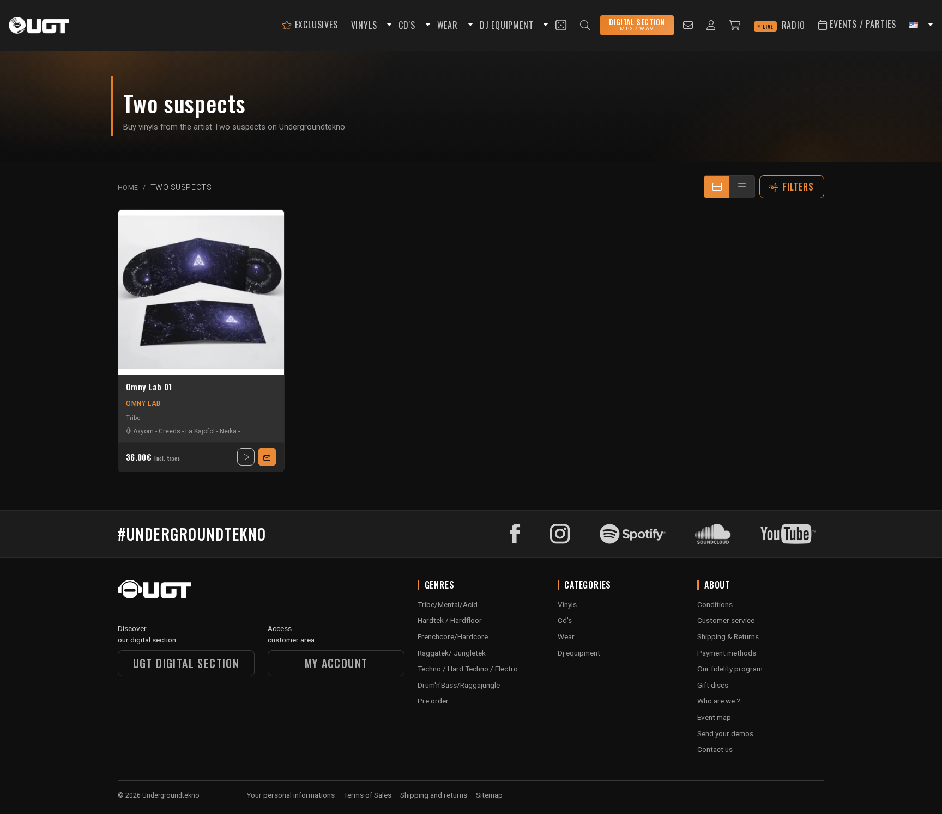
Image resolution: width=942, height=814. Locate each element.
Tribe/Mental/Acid (448, 604)
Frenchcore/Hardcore (453, 636)
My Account (336, 663)
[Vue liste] (741, 187)
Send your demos (725, 733)
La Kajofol (200, 431)
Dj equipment (579, 652)
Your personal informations (290, 795)
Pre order (433, 700)
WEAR (447, 25)
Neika (228, 431)
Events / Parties (861, 23)
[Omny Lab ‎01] (201, 292)
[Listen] (246, 457)
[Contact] (688, 25)
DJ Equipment (507, 25)
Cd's (565, 620)
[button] (387, 25)
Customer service (725, 620)
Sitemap (489, 795)
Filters (798, 186)
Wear (566, 636)
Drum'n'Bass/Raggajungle (459, 685)
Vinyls (567, 604)
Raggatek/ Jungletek (452, 652)
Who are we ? (718, 700)
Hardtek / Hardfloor (450, 620)
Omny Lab (143, 403)
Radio (784, 25)
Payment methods (726, 652)
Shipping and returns (433, 795)
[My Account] (711, 25)
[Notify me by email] (267, 457)
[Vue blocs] (716, 187)
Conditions (715, 604)
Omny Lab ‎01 (149, 387)
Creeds (169, 431)
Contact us (715, 749)
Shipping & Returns (728, 636)
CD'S (406, 25)
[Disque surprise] (560, 25)
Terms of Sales (367, 795)
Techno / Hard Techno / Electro (468, 668)
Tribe (133, 417)
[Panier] (734, 25)
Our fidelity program (730, 668)
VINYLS (364, 25)
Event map (714, 717)
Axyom (143, 431)
